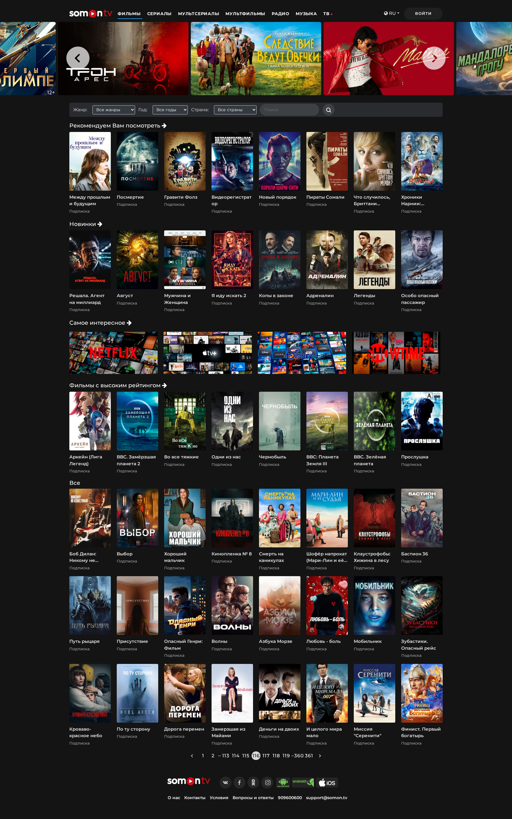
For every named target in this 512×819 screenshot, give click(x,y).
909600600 (290, 797)
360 (299, 756)
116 (256, 756)
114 (236, 756)
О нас (174, 797)
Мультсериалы (199, 13)
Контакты (195, 797)
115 (245, 756)
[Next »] (320, 756)
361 (309, 756)
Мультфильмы (246, 13)
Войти (423, 13)
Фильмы (130, 13)
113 (225, 756)
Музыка (306, 13)
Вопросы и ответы (253, 797)
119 (286, 756)
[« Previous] (192, 756)
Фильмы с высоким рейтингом (115, 385)
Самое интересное (98, 322)
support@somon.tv (326, 797)
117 (266, 756)
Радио (280, 13)
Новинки (83, 223)
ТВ (326, 13)
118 (276, 756)
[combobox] (116, 109)
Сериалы (160, 13)
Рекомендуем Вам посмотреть (115, 125)
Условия (219, 797)
